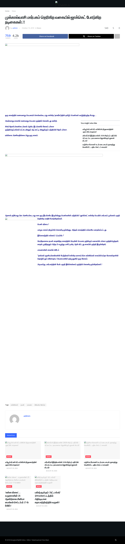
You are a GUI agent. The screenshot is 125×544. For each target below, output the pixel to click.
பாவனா (29, 405)
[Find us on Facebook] (112, 540)
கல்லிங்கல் (14, 405)
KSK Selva (22, 540)
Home (7, 11)
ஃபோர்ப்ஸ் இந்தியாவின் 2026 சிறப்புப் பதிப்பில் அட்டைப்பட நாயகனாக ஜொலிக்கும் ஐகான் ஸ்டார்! (100, 138)
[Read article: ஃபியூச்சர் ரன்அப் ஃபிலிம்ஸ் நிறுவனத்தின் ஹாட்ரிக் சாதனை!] (23, 450)
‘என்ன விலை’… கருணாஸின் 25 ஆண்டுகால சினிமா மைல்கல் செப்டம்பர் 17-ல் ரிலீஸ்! (17, 499)
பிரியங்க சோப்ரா (40, 405)
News (14, 11)
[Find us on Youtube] (119, 540)
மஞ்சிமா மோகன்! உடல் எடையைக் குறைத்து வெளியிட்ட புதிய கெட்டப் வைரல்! (100, 463)
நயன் (22, 405)
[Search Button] (119, 3)
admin (15, 28)
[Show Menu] (6, 3)
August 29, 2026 (12, 468)
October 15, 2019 (28, 28)
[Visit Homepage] (62, 3)
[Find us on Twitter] (116, 540)
